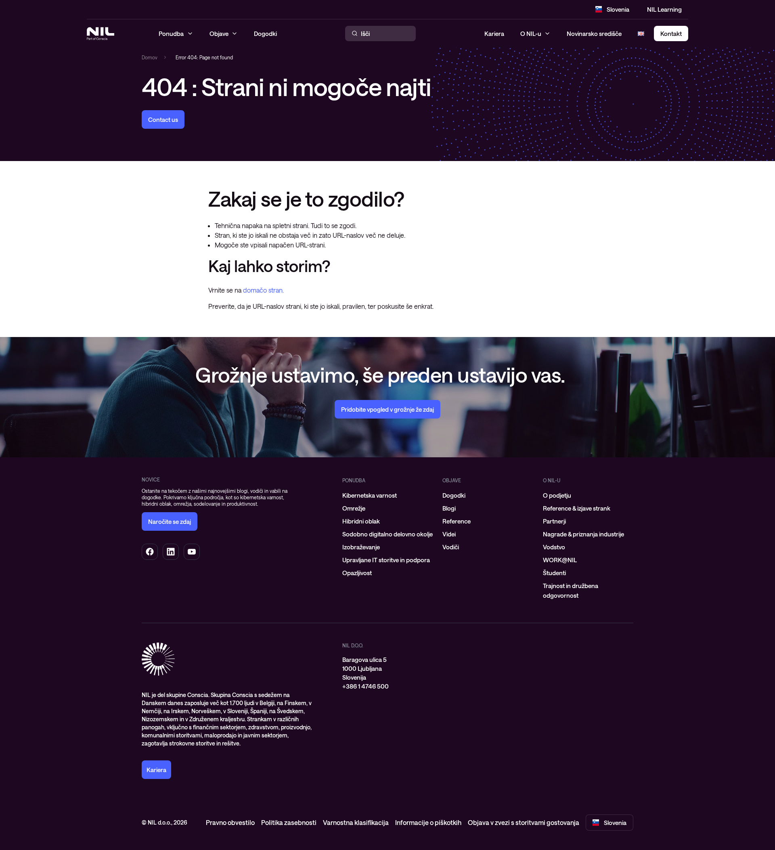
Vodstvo (554, 547)
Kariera (494, 33)
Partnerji (554, 521)
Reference (456, 521)
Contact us (163, 119)
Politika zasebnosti (288, 822)
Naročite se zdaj (169, 521)
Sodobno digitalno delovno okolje (387, 534)
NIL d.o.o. (352, 645)
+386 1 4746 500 (365, 686)
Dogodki (453, 495)
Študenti (554, 572)
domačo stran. (263, 290)
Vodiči (450, 547)
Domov (149, 57)
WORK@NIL (560, 559)
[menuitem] (387, 495)
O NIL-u (530, 33)
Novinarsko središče (594, 33)
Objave (451, 480)
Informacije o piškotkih (428, 822)
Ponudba (353, 480)
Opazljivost (357, 572)
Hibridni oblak (361, 521)
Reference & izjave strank (576, 508)
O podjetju (557, 495)
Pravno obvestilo (230, 822)
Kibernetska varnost (369, 495)
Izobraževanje (361, 547)
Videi (449, 534)
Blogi (449, 508)
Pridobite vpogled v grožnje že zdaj (387, 409)
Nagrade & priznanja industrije (583, 534)
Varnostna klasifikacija (356, 822)
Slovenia (618, 9)
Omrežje (353, 508)
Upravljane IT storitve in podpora (386, 559)
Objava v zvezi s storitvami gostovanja (523, 822)
